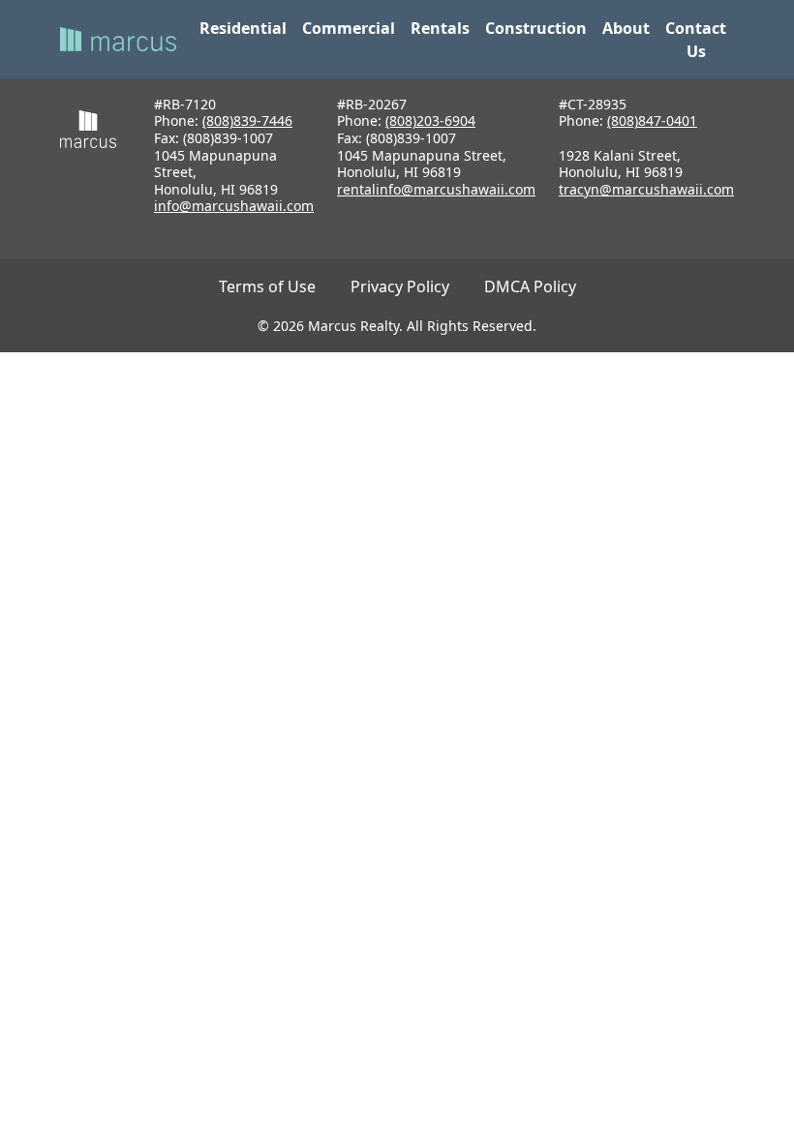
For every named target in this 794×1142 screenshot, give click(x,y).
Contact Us (695, 39)
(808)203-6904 (430, 120)
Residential (243, 28)
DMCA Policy (530, 286)
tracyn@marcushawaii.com (646, 189)
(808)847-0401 (652, 120)
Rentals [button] (440, 28)
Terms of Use (267, 286)
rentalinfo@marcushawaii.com (436, 189)
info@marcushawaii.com (234, 205)
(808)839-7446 (247, 120)
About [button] (626, 28)
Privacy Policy (400, 286)
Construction (536, 28)
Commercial (348, 28)
